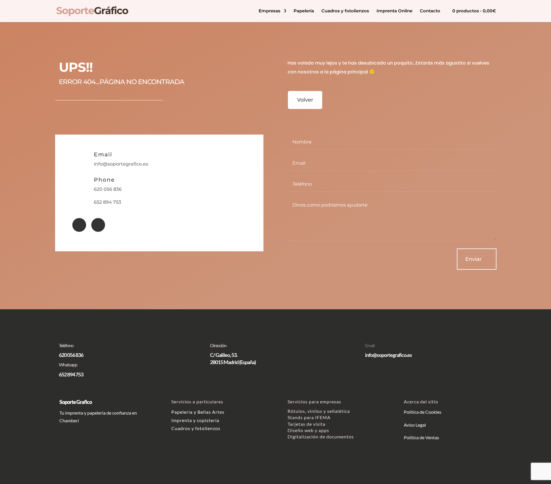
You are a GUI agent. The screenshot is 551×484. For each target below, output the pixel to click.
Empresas (269, 11)
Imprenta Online (394, 11)
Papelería (304, 11)
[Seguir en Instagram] (98, 225)
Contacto (430, 11)
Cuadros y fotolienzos (345, 11)
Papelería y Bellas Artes (197, 412)
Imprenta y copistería (195, 420)
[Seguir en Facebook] (79, 225)
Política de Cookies (423, 412)
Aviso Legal (415, 424)
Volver (305, 100)
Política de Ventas (421, 437)
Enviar (473, 259)
